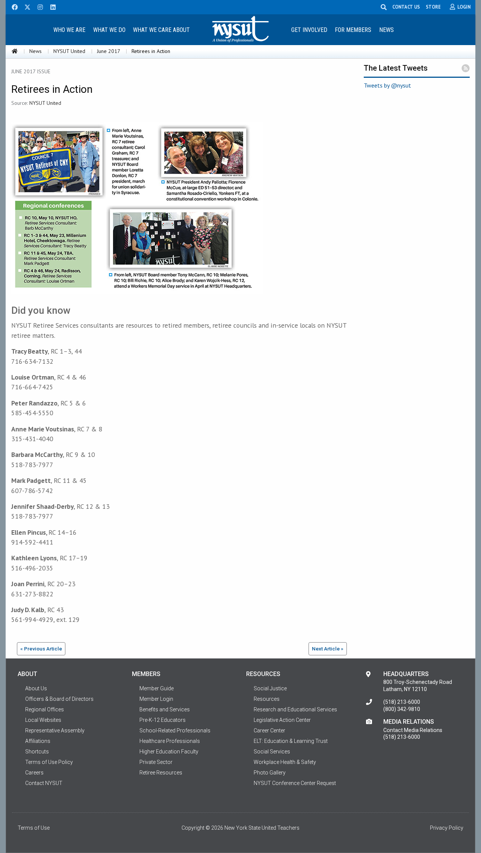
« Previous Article (41, 649)
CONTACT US (406, 7)
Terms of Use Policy (49, 762)
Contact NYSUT (43, 783)
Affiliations (37, 741)
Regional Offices (44, 709)
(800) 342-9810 (401, 709)
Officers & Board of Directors (59, 699)
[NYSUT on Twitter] (24, 6)
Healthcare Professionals (169, 741)
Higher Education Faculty (168, 752)
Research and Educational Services (295, 709)
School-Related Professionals (174, 730)
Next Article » (327, 649)
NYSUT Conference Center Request (295, 783)
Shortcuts (37, 752)
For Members (353, 29)
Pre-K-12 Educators (162, 720)
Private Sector (155, 762)
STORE (433, 7)
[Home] (15, 51)
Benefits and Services (164, 709)
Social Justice (270, 688)
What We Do (109, 29)
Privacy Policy (446, 828)
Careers (34, 773)
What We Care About (161, 29)
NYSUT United (69, 51)
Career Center (269, 730)
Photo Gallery (270, 773)
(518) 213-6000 (401, 702)
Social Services (272, 752)
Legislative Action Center (282, 720)
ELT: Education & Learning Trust (291, 741)
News (386, 29)
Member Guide (156, 688)
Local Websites (43, 720)
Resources (267, 699)
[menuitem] (69, 29)
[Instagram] (38, 6)
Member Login (156, 699)
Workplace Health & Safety (285, 762)
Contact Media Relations (412, 730)
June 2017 (108, 51)
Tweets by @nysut (387, 85)
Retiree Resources (160, 773)
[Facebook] (12, 6)
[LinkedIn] (50, 6)
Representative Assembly (55, 730)
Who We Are (69, 29)
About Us (36, 688)
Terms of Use (34, 828)
